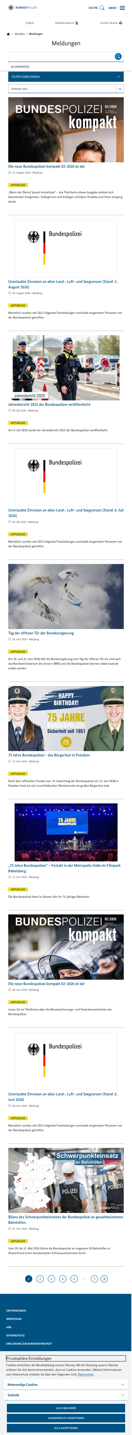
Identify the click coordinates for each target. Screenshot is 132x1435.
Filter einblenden (24, 76)
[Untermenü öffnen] (100, 7)
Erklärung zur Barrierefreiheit (28, 1343)
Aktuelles (19, 33)
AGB (7, 1327)
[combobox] (66, 57)
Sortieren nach (18, 88)
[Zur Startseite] (21, 7)
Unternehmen (15, 1310)
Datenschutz (86, 1374)
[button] (65, 1408)
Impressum (12, 1319)
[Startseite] (8, 34)
